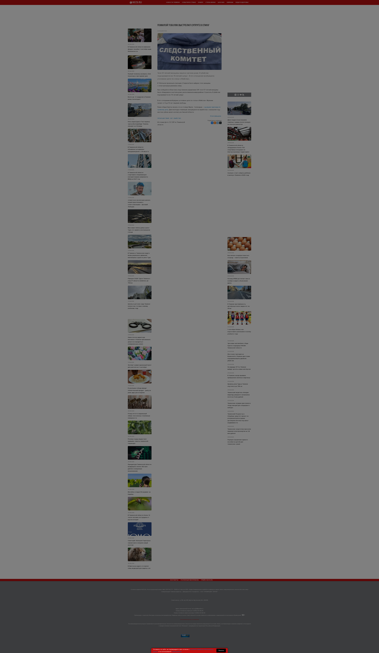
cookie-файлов (176, 651)
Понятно (221, 650)
